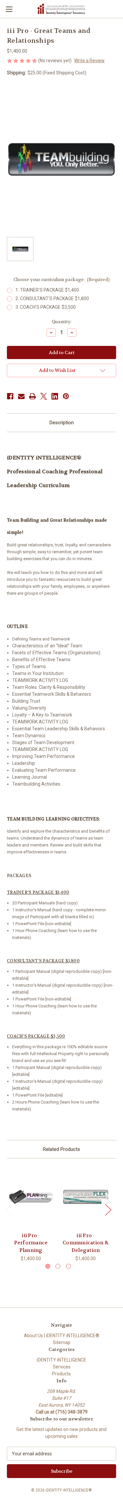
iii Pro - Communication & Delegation (86, 1243)
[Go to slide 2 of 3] (57, 1266)
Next (107, 1209)
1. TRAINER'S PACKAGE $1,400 (47, 290)
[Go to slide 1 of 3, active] (47, 1266)
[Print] (32, 396)
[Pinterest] (66, 396)
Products (61, 1373)
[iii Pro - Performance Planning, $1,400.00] (31, 1196)
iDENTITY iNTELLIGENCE (61, 1360)
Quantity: (62, 322)
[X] (43, 396)
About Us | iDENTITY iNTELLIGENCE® (61, 1335)
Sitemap (62, 1342)
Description (62, 423)
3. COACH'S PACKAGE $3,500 (45, 307)
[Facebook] (10, 396)
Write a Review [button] (89, 60)
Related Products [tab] (61, 1149)
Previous (8, 1209)
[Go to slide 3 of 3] (68, 1266)
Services (62, 1366)
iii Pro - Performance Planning (31, 1243)
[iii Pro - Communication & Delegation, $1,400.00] (86, 1196)
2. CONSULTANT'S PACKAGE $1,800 (52, 298)
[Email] (21, 396)
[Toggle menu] (9, 9)
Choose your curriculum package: (61, 279)
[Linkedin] (54, 396)
